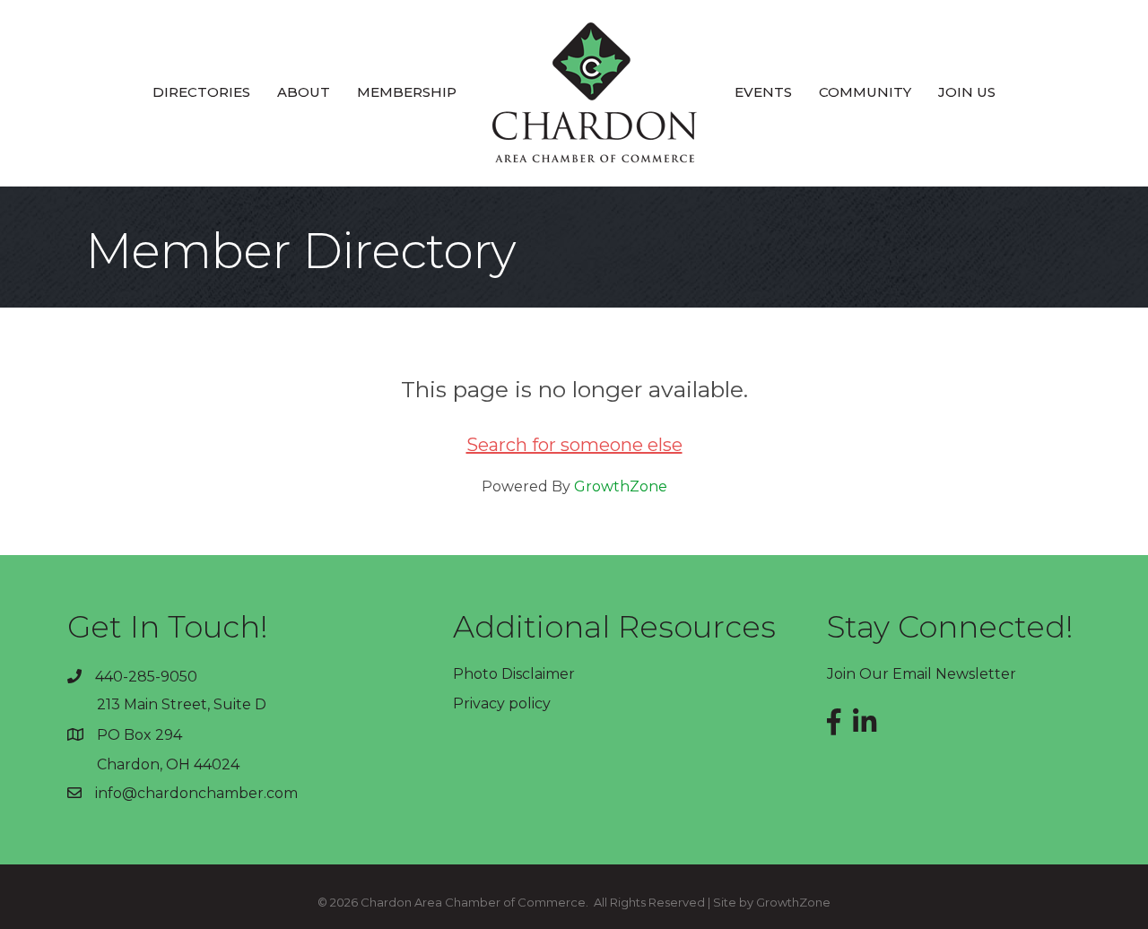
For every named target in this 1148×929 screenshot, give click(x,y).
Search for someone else (574, 445)
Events (763, 91)
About (303, 91)
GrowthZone (620, 486)
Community (865, 91)
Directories (201, 91)
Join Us (967, 91)
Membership (407, 91)
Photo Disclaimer (514, 673)
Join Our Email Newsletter (921, 673)
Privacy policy (502, 703)
